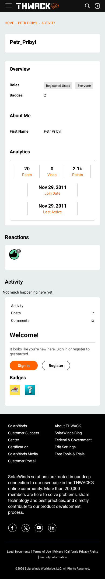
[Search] (87, 6)
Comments (52, 320)
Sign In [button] (24, 365)
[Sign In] (97, 6)
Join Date (52, 193)
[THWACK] (37, 6)
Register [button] (56, 365)
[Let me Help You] (15, 390)
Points (77, 175)
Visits (52, 175)
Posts (27, 175)
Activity (17, 306)
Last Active (52, 212)
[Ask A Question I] (30, 390)
